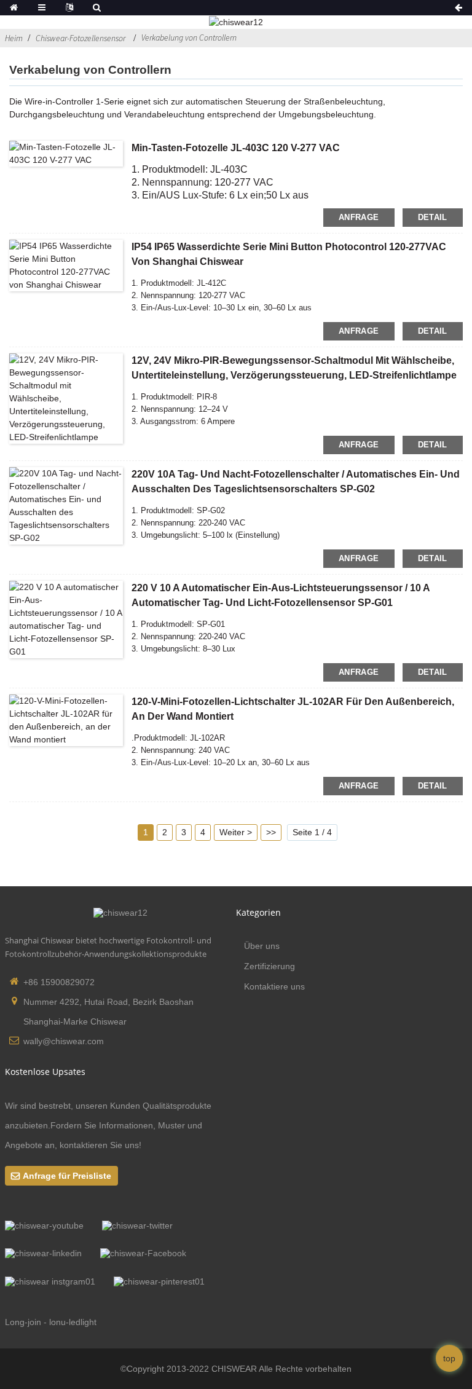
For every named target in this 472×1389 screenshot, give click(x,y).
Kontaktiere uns (274, 986)
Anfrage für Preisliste (67, 1176)
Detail (432, 217)
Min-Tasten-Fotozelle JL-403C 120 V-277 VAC (236, 148)
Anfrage (359, 217)
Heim (14, 38)
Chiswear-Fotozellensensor (80, 38)
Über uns (262, 946)
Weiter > (235, 832)
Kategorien (258, 912)
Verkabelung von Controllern (189, 37)
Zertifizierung (269, 966)
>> (271, 832)
